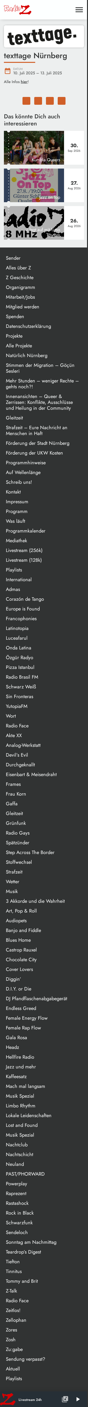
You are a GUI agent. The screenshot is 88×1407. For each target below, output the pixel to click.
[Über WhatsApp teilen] (50, 101)
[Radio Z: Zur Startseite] (38, 10)
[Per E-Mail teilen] (62, 101)
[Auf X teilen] (38, 101)
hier (24, 82)
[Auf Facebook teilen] (26, 101)
